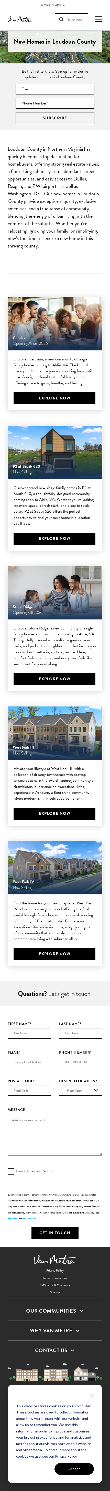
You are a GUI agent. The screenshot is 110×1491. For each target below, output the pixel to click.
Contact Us (51, 1350)
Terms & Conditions (55, 1278)
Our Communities (51, 1311)
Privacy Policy (29, 1218)
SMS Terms (13, 1218)
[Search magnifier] (61, 19)
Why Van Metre (51, 1330)
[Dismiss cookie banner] (92, 1396)
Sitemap (55, 1292)
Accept (74, 1469)
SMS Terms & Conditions (55, 1285)
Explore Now (54, 398)
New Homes (51, 5)
